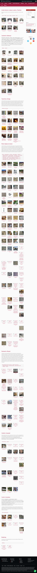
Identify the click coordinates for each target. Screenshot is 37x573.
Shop (5, 5)
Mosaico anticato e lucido (18, 365)
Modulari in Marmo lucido (5, 365)
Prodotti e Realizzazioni (10, 565)
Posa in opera (21, 562)
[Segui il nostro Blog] (31, 43)
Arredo (3, 15)
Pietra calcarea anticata (16, 156)
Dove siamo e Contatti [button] (31, 3)
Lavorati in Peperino (11, 155)
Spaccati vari (8, 159)
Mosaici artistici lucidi (11, 365)
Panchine (10, 15)
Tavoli (16, 15)
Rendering (22, 3)
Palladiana (4, 366)
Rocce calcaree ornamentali (12, 158)
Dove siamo (17, 565)
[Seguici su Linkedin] (33, 39)
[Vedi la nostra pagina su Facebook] (28, 39)
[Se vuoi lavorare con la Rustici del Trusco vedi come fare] (30, 31)
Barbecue (3, 48)
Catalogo (12, 561)
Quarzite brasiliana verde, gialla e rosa (13, 157)
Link (2, 5)
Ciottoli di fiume (4, 441)
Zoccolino (7, 366)
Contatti (21, 565)
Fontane (5, 15)
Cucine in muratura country (5, 512)
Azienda (6, 3)
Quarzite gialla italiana (5, 158)
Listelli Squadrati (20, 155)
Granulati (8, 441)
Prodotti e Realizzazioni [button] (16, 3)
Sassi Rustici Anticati (18, 158)
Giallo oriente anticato (5, 155)
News (26, 3)
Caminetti (6, 48)
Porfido (7, 157)
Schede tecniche (12, 560)
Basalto (11, 154)
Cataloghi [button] (10, 3)
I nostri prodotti (3, 567)
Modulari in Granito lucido (15, 364)
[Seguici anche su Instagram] (31, 39)
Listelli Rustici (15, 155)
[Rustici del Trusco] (6, 1)
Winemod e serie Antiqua (5, 108)
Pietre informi (4, 157)
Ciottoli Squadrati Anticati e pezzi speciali (7, 364)
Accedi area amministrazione (5, 561)
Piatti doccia (13, 15)
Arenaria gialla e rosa (7, 154)
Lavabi (8, 15)
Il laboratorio (21, 560)
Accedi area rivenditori (4, 560)
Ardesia (3, 154)
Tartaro (12, 159)
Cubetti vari (19, 154)
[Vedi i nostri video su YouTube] (31, 41)
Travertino (15, 159)
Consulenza (21, 561)
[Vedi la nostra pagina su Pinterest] (33, 41)
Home (2, 3)
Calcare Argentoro (15, 154)
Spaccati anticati (5, 159)
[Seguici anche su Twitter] (28, 41)
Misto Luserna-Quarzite (10, 156)
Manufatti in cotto (5, 156)
